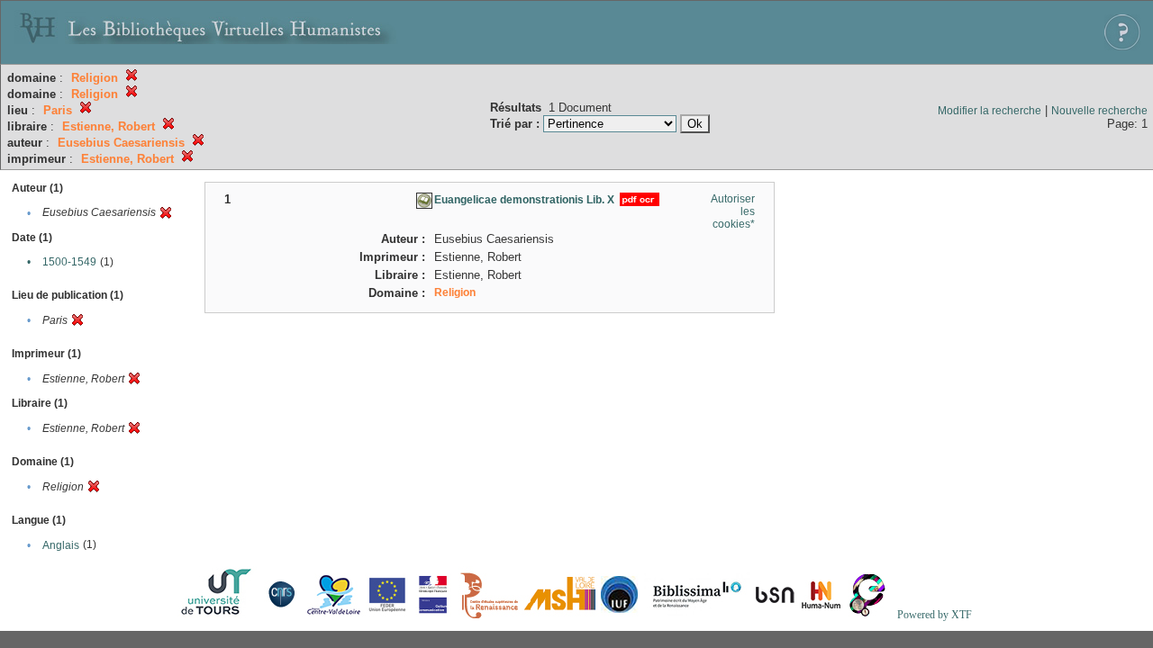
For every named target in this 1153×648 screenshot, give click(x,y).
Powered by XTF (934, 614)
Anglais (60, 545)
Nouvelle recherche (1099, 110)
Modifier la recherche (989, 110)
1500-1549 (69, 262)
